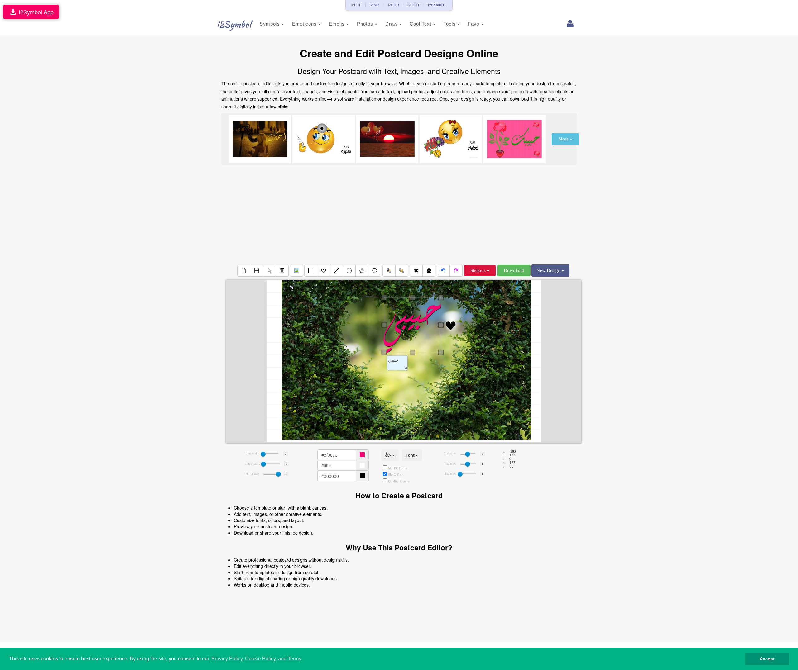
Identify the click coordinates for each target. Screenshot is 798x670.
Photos (366, 23)
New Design (549, 270)
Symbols (270, 23)
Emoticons (305, 23)
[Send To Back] (389, 271)
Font (411, 455)
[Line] (336, 271)
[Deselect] (269, 271)
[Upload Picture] (296, 271)
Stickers (478, 270)
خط (388, 455)
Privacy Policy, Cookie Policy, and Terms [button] (256, 658)
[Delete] (416, 271)
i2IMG (375, 4)
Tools (450, 23)
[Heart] (323, 271)
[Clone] (428, 271)
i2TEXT (413, 4)
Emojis (337, 23)
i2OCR (393, 4)
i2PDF (356, 4)
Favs (474, 23)
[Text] (282, 271)
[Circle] (349, 271)
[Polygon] (374, 271)
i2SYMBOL (437, 4)
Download (514, 270)
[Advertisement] (399, 214)
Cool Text (421, 23)
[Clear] (243, 271)
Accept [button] (767, 658)
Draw (392, 23)
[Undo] (443, 271)
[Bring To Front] (401, 271)
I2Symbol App (35, 12)
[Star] (361, 271)
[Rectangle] (310, 271)
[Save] (256, 271)
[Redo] (456, 271)
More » (565, 138)
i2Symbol (234, 24)
